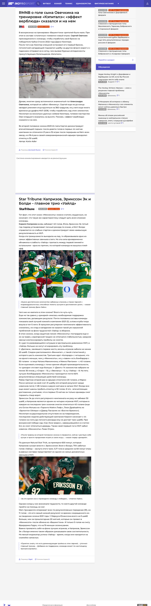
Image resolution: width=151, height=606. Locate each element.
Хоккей (58, 3)
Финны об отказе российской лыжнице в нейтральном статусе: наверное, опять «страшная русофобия (115, 118)
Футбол (47, 3)
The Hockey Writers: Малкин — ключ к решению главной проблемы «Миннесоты (114, 90)
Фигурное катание (104, 3)
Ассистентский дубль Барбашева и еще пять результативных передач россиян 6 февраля (113, 40)
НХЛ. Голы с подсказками (118, 10)
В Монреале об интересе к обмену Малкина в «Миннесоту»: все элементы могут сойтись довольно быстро (115, 104)
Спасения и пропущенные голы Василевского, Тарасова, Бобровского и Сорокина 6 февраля (115, 26)
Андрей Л (112, 82)
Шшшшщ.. (112, 95)
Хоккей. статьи (43, 27)
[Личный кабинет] (147, 3)
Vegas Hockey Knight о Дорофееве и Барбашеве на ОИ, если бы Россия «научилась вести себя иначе (114, 77)
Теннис (68, 3)
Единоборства (83, 3)
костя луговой (114, 123)
